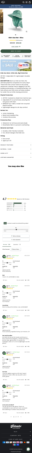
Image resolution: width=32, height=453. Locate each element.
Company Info (15, 435)
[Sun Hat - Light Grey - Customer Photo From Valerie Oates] (24, 214)
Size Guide (15, 46)
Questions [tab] (15, 244)
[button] (26, 280)
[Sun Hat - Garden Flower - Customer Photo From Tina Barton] (18, 219)
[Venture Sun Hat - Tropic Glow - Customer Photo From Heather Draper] (13, 219)
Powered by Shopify (16, 451)
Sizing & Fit (4, 153)
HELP (15, 431)
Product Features (7, 145)
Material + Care (6, 149)
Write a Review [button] (16, 236)
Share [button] (5, 280)
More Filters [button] (16, 249)
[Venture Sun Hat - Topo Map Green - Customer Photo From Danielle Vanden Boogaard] (7, 219)
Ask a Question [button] (16, 239)
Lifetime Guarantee (7, 157)
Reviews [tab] (5, 244)
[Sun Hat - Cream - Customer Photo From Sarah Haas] (7, 214)
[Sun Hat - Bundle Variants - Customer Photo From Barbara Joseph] (24, 219)
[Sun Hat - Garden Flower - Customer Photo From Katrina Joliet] (13, 214)
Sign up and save (16, 439)
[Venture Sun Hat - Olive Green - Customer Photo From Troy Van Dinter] (18, 214)
